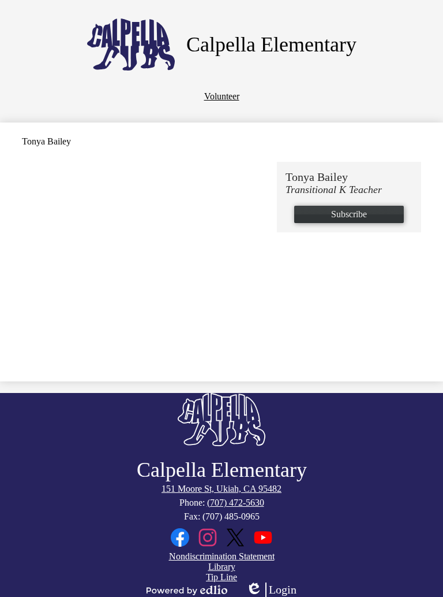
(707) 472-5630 (235, 502)
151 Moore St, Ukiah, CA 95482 (221, 489)
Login (271, 590)
